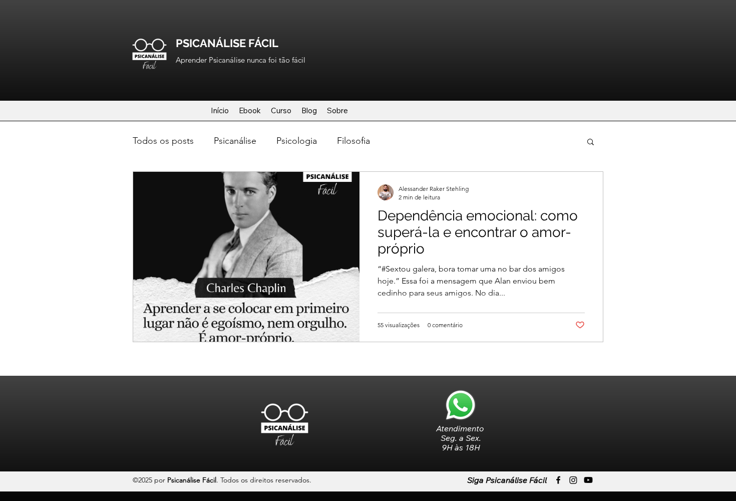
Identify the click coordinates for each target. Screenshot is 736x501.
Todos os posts (163, 140)
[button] (590, 142)
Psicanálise (235, 140)
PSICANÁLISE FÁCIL (227, 43)
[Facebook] (558, 480)
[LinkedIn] (588, 480)
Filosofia (353, 140)
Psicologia (296, 140)
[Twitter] (573, 480)
